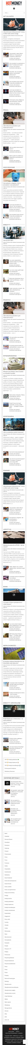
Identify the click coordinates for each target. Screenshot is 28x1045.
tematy (18, 1031)
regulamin (11, 1031)
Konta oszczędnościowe (10, 889)
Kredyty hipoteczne (11, 703)
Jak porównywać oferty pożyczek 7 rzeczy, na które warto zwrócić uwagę (17, 783)
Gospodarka (8, 416)
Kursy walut (7, 919)
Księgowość (7, 916)
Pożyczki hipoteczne (9, 960)
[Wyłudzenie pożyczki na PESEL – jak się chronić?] (14, 537)
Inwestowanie (8, 871)
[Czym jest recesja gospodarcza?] (6, 453)
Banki (5, 586)
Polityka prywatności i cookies (17, 1042)
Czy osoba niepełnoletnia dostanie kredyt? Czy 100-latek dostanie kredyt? (16, 262)
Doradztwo (7, 842)
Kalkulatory (7, 874)
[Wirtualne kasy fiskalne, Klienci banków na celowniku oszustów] (14, 364)
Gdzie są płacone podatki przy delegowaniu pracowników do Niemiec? (16, 157)
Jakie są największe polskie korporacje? (13, 432)
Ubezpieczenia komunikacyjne (11, 987)
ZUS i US (7, 1019)
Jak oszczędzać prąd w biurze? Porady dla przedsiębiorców (16, 820)
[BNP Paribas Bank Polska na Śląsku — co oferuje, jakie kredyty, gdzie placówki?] (6, 635)
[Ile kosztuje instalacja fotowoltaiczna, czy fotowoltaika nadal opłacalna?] (14, 653)
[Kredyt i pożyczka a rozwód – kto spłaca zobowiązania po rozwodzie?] (6, 290)
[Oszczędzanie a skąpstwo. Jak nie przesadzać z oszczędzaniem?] (14, 175)
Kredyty (6, 225)
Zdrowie (6, 1010)
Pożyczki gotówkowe (9, 957)
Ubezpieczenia (8, 984)
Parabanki (7, 942)
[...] (11, 49)
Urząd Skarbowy (8, 996)
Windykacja (7, 1005)
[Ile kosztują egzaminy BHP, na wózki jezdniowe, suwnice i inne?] (6, 347)
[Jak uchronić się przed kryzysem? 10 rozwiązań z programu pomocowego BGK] (6, 460)
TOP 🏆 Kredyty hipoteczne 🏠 (12, 762)
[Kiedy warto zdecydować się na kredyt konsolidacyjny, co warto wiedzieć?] (6, 280)
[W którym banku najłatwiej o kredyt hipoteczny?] (6, 740)
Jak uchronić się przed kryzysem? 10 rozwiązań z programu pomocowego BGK (17, 460)
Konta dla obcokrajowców (10, 880)
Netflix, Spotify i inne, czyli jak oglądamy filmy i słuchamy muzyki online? (17, 568)
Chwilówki (7, 836)
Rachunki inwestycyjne (10, 978)
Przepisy (7, 300)
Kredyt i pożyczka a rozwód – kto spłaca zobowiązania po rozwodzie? (16, 290)
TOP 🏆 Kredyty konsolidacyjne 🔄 (12, 765)
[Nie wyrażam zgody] (26, 1040)
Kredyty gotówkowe (9, 901)
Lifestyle (7, 529)
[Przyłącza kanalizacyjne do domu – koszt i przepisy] (6, 694)
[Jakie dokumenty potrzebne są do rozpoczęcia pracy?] (14, 118)
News (6, 934)
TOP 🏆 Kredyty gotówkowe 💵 (12, 759)
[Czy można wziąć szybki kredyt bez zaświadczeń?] (6, 271)
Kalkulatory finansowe (10, 771)
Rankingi (7, 981)
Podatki (6, 945)
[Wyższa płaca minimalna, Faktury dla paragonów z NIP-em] (6, 396)
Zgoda (6, 1042)
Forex (6, 860)
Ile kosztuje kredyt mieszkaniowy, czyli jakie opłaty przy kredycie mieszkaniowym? (16, 684)
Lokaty (6, 928)
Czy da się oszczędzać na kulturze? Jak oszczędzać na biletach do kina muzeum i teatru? (17, 91)
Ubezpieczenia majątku (10, 990)
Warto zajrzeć (8, 1002)
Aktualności (8, 16)
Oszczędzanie (9, 167)
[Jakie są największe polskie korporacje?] (14, 424)
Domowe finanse (8, 839)
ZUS (6, 1016)
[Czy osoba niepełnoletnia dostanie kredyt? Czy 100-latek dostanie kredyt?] (6, 261)
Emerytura (7, 845)
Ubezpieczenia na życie (10, 993)
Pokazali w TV (8, 948)
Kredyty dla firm (8, 898)
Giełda (6, 866)
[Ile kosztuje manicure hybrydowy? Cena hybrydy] (6, 578)
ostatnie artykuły (12, 778)
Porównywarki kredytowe (10, 768)
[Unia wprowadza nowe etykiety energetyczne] (6, 339)
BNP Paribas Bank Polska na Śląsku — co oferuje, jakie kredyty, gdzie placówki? (15, 635)
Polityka (6, 951)
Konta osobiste (8, 886)
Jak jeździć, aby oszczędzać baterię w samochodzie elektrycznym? (15, 73)
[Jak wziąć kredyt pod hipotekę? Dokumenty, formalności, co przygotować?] (6, 748)
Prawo (6, 972)
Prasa (6, 969)
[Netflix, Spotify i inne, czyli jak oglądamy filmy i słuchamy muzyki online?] (6, 568)
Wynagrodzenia (10, 356)
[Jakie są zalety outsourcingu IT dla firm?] (6, 149)
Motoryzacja (7, 931)
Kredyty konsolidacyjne (10, 907)
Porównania (7, 954)
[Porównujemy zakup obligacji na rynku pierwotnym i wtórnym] (6, 101)
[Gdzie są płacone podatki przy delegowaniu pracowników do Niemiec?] (6, 157)
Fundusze (7, 863)
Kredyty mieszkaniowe (10, 910)
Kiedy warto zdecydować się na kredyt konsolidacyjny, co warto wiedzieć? (16, 280)
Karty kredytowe (8, 877)
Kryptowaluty (7, 913)
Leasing (6, 922)
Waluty (6, 999)
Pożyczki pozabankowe (10, 963)
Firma (6, 857)
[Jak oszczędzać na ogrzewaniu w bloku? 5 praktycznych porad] (6, 65)
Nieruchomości (9, 645)
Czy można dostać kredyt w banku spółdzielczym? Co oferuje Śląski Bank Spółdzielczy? (16, 625)
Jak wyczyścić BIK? (8, 240)
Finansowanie (8, 854)
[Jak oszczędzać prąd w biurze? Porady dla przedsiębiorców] (6, 83)
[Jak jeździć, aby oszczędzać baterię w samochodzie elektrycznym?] (6, 73)
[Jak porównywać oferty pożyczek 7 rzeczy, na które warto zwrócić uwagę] (14, 24)
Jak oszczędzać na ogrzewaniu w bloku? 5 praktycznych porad (16, 802)
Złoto (6, 1013)
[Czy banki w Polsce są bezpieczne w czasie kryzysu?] (14, 595)
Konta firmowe (8, 883)
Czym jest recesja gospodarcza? (16, 452)
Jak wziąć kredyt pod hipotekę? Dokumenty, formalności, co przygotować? (16, 748)
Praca (5, 110)
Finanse (6, 470)
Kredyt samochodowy (9, 892)
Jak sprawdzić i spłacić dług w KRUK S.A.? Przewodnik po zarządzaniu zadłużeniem (16, 55)
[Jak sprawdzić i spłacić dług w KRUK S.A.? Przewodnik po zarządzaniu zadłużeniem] (6, 55)
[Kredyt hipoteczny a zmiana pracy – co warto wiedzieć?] (14, 711)
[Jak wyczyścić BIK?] (14, 233)
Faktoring (7, 848)
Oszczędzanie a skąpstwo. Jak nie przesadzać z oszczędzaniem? (16, 519)
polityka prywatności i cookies (14, 1033)
